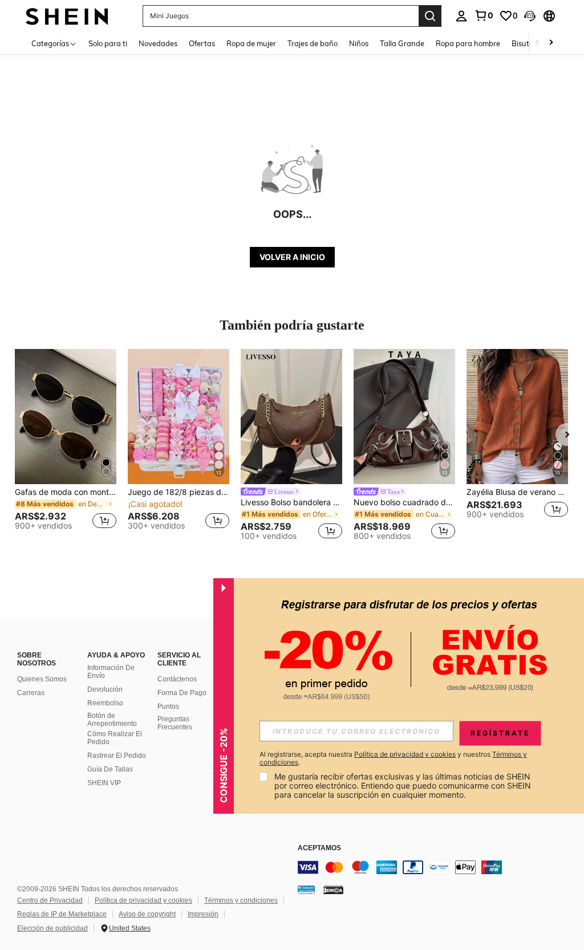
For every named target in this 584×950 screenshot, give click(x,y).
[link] (483, 15)
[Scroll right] (551, 43)
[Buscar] (430, 16)
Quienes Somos (42, 679)
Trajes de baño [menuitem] (312, 43)
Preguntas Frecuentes (174, 723)
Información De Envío (111, 672)
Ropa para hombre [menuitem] (468, 43)
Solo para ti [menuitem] (107, 43)
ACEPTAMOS (319, 848)
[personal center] (461, 16)
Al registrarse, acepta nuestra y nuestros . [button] (393, 758)
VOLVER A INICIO (292, 257)
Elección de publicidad (52, 928)
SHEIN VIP (104, 783)
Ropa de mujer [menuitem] (251, 43)
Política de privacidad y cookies (143, 900)
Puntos (168, 707)
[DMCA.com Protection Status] (333, 890)
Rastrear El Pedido (116, 756)
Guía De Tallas (110, 769)
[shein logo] (67, 15)
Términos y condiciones (241, 900)
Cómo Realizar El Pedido (114, 738)
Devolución (105, 689)
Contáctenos (177, 679)
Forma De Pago (181, 693)
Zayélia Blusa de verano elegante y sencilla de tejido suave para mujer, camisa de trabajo (517, 492)
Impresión (203, 914)
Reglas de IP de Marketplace (62, 914)
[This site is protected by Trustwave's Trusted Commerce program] (306, 890)
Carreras (30, 693)
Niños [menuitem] (358, 43)
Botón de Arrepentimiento (112, 720)
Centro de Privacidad (50, 900)
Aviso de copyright (147, 914)
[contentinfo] (438, 867)
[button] (530, 16)
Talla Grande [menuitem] (402, 43)
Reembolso (105, 703)
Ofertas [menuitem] (202, 43)
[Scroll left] (537, 43)
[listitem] (65, 444)
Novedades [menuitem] (158, 43)
